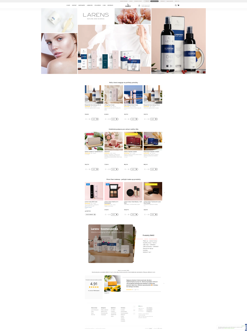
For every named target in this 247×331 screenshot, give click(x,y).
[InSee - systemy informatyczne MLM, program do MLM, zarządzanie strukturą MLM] (150, 328)
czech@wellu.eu (149, 311)
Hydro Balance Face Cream (131, 105)
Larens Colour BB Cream (91, 201)
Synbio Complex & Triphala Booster (94, 151)
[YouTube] (134, 310)
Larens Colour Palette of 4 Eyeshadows (111, 202)
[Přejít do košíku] (178, 5)
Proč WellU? (113, 309)
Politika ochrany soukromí (100, 328)
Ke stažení (123, 309)
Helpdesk (122, 317)
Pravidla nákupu (124, 311)
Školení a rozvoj (104, 311)
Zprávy (112, 316)
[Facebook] (134, 306)
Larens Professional (94, 309)
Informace (123, 307)
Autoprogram (103, 314)
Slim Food (93, 314)
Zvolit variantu (89, 214)
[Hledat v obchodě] (176, 5)
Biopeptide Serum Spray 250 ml (93, 105)
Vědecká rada (113, 314)
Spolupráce (103, 307)
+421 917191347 (149, 310)
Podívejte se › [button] (120, 251)
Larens (92, 311)
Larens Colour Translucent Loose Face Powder (152, 202)
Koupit (93, 119)
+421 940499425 (149, 309)
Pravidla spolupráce (124, 313)
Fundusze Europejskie (123, 320)
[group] (123, 41)
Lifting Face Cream (109, 105)
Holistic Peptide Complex (130, 151)
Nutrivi (92, 313)
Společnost (113, 307)
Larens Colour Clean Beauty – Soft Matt (133, 202)
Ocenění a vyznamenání (113, 312)
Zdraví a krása (94, 307)
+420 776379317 (149, 307)
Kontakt (122, 316)
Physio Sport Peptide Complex (151, 151)
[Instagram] (134, 313)
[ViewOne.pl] (160, 328)
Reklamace (123, 314)
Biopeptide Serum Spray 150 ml (152, 105)
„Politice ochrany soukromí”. (229, 328)
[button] (201, 41)
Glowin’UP (107, 151)
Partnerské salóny (104, 313)
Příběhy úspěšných (104, 309)
